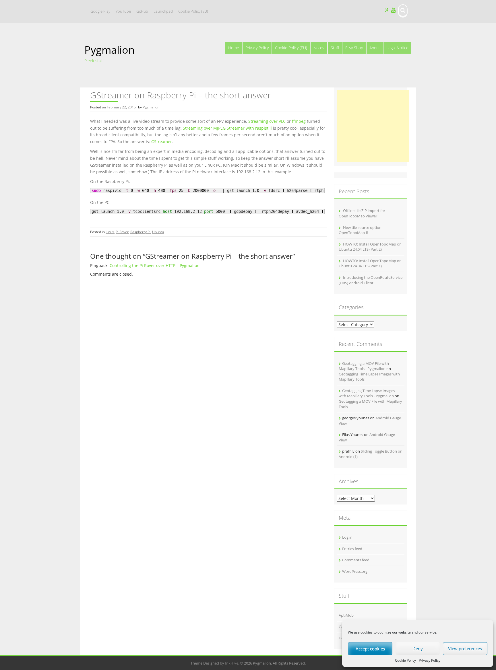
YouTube (123, 11)
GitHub (142, 11)
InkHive (231, 663)
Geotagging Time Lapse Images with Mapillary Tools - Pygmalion (367, 393)
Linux (110, 231)
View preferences (465, 648)
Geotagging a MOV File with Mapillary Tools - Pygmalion (364, 366)
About (374, 47)
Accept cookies (370, 648)
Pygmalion (109, 50)
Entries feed (352, 548)
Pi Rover (122, 231)
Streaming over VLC (267, 121)
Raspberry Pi (140, 231)
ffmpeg (299, 121)
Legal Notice (397, 47)
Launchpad (163, 11)
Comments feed (355, 559)
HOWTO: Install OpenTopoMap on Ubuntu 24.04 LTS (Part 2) (370, 246)
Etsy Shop (354, 47)
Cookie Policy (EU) (193, 11)
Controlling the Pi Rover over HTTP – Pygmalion (154, 265)
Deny (417, 648)
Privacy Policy (429, 660)
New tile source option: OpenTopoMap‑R (360, 230)
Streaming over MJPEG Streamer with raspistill (227, 128)
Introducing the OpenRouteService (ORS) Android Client (370, 280)
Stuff (335, 47)
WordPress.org (354, 571)
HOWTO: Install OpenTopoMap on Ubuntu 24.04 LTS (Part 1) (370, 263)
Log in (347, 537)
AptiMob (346, 615)
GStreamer (161, 141)
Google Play (100, 11)
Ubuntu (158, 231)
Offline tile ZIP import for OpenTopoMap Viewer (362, 213)
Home (233, 47)
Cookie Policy (405, 660)
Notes (318, 47)
